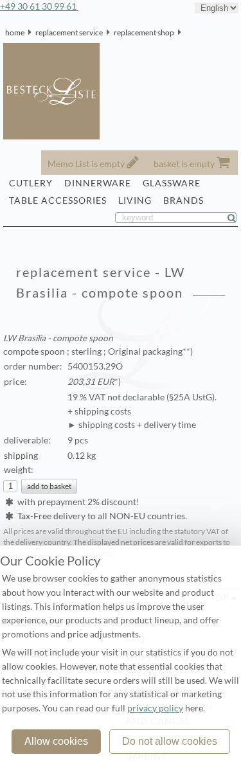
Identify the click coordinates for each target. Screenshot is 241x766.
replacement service (69, 32)
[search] (237, 218)
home (14, 32)
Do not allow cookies (169, 741)
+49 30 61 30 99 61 (39, 6)
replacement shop (144, 32)
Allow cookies (56, 741)
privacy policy (155, 708)
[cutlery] (185, 32)
